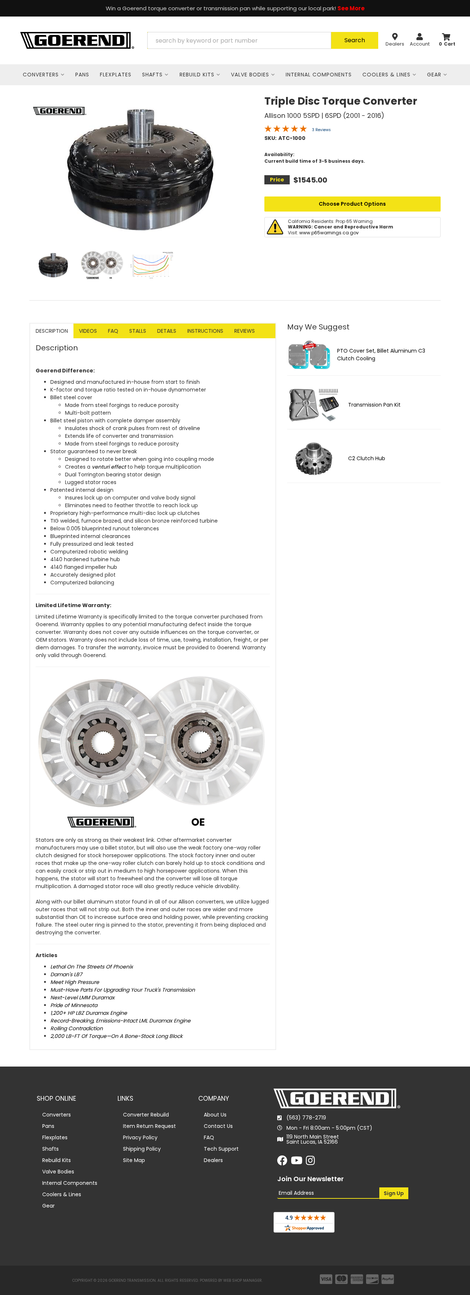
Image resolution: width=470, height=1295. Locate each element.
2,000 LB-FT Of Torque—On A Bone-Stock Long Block (116, 1036)
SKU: (270, 138)
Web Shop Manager (242, 1280)
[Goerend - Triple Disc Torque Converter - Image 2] (102, 265)
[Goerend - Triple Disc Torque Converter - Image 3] (152, 265)
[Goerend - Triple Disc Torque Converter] (59, 110)
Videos (88, 331)
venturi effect (109, 466)
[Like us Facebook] (282, 1162)
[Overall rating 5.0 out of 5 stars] (285, 130)
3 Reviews (321, 130)
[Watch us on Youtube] (297, 1162)
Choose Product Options (352, 204)
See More (351, 8)
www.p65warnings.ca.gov (329, 233)
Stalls (137, 331)
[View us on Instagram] (310, 1162)
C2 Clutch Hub (366, 458)
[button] (262, 40)
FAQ (113, 331)
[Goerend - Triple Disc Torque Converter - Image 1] (53, 265)
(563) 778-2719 (306, 1117)
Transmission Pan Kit (374, 404)
